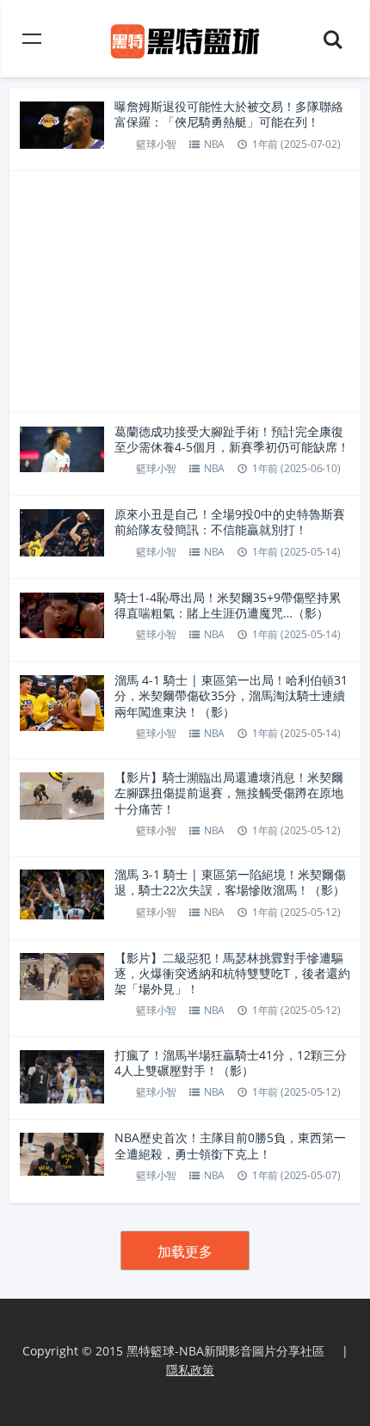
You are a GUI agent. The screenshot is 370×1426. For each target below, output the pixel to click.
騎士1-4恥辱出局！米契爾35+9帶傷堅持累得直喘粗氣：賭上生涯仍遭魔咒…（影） (227, 605)
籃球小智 (156, 144)
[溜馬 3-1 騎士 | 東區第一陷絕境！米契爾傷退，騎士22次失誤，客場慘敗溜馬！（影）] (62, 893)
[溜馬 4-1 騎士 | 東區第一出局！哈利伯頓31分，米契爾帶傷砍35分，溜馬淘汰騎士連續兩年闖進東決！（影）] (62, 701)
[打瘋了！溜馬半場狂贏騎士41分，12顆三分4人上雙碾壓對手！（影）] (62, 1075)
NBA (214, 144)
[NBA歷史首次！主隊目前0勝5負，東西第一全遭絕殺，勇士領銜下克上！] (62, 1153)
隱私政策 (190, 1369)
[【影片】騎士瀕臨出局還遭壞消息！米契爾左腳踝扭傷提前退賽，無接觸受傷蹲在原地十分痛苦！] (62, 794)
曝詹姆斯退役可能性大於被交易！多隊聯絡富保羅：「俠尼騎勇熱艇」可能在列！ (228, 114)
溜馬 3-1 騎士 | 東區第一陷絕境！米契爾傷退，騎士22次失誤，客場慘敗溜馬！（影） (230, 882)
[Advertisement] (185, 291)
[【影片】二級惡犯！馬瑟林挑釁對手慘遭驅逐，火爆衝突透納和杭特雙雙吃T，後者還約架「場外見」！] (62, 975)
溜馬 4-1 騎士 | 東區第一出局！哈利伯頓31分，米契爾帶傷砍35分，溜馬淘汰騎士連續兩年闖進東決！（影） (231, 695)
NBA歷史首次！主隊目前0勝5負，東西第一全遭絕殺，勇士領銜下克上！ (230, 1145)
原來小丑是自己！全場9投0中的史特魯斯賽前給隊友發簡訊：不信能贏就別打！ (229, 522)
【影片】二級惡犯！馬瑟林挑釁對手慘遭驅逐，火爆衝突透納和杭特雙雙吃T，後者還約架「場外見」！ (232, 973)
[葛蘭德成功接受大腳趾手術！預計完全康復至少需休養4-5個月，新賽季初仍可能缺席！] (62, 447)
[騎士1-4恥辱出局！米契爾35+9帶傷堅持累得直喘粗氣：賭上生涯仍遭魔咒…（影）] (62, 613)
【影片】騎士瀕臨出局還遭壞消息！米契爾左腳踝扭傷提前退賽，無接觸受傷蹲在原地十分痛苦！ (228, 792)
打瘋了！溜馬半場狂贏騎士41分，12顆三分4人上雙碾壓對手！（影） (230, 1063)
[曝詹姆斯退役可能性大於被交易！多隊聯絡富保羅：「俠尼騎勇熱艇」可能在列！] (62, 123)
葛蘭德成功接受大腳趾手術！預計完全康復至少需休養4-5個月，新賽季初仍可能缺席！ (231, 439)
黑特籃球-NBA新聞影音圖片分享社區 (225, 1351)
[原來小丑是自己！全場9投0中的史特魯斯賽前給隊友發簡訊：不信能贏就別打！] (62, 531)
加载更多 (185, 1251)
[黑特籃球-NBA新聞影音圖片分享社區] (185, 38)
